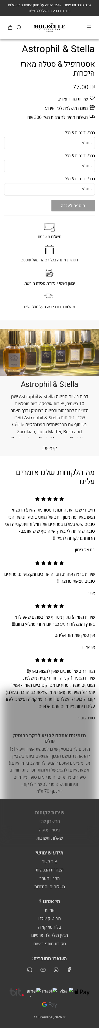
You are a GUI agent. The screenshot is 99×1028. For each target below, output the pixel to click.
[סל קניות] (10, 27)
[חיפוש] (19, 27)
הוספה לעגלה (73, 205)
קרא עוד (49, 448)
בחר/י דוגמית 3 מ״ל (80, 132)
